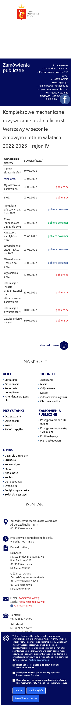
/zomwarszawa (22, 605)
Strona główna (60, 65)
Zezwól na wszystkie (26, 698)
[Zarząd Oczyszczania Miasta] (35, 15)
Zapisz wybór (36, 690)
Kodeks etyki (12, 464)
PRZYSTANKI (13, 411)
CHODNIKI (46, 374)
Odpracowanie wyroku (53, 397)
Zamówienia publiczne (56, 68)
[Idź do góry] (65, 691)
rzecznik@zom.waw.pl (32, 601)
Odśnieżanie (12, 384)
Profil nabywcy (49, 436)
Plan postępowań (50, 440)
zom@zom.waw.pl (29, 598)
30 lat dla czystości (16, 494)
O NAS (8, 450)
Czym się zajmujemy (16, 455)
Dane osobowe (14, 481)
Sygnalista (11, 485)
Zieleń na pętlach (15, 429)
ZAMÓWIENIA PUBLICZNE (49, 412)
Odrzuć (19, 690)
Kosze (44, 392)
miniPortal (10, 178)
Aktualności (11, 472)
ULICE (7, 374)
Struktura (10, 459)
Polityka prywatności (17, 490)
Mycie (43, 384)
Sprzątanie (11, 379)
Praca (8, 468)
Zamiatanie (46, 379)
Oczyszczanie (13, 416)
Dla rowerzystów (50, 401)
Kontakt (9, 477)
